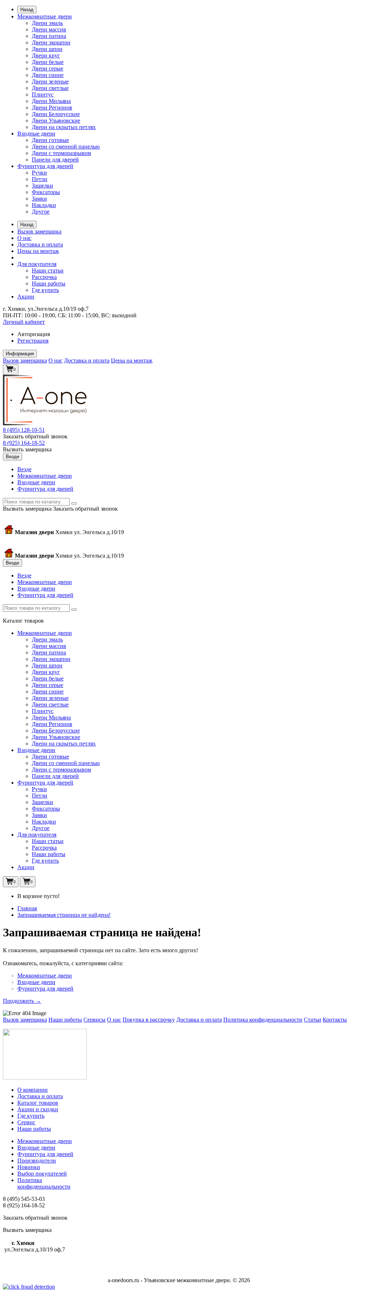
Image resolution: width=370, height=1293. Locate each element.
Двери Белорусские (56, 114)
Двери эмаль (47, 23)
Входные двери (36, 133)
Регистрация (32, 341)
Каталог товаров (37, 1103)
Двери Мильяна (51, 101)
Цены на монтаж (38, 251)
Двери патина (49, 36)
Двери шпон (47, 49)
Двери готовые (50, 140)
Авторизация (33, 334)
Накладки (44, 205)
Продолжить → (22, 1001)
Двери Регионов (52, 107)
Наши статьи (48, 270)
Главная (27, 908)
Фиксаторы (46, 192)
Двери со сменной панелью (66, 146)
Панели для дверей (55, 159)
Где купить (45, 290)
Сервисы (94, 1020)
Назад (27, 9)
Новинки (28, 1167)
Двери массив (49, 29)
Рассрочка (44, 277)
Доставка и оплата (40, 244)
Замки (39, 199)
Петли (39, 179)
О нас (24, 238)
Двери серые (47, 68)
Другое (41, 212)
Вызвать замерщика (27, 449)
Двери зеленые (50, 81)
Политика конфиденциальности (262, 1020)
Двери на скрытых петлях (64, 127)
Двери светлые (50, 88)
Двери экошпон (51, 42)
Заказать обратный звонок (35, 436)
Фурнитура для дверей (45, 166)
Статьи (312, 1020)
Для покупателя (36, 264)
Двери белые (48, 62)
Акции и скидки (37, 1109)
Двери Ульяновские (56, 120)
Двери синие (48, 75)
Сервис (26, 1122)
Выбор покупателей (42, 1173)
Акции (25, 296)
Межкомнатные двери (44, 16)
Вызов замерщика (39, 231)
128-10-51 (24, 430)
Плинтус (42, 94)
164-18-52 (24, 443)
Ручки (39, 172)
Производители (36, 1160)
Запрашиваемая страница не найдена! (64, 915)
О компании (32, 1090)
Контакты (335, 1020)
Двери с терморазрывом (61, 153)
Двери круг (46, 55)
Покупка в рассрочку (148, 1020)
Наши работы (48, 283)
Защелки (42, 185)
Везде (24, 469)
